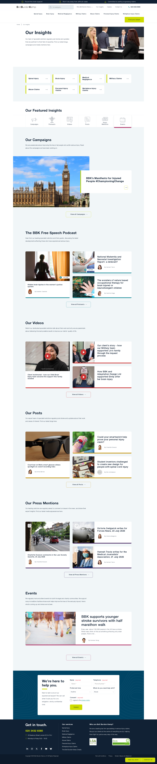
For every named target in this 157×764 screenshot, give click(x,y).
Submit (76, 707)
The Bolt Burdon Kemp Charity (71, 749)
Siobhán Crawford (42, 291)
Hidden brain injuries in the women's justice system (45, 285)
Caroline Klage (110, 293)
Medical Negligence (65, 14)
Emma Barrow (41, 471)
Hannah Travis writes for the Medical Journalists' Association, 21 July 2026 (112, 554)
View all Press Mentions (78, 574)
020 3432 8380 (135, 7)
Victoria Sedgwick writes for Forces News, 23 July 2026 (112, 530)
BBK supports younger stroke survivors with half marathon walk (101, 620)
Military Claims (81, 14)
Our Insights (26, 24)
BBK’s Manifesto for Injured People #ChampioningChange (105, 180)
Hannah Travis (110, 267)
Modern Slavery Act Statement (123, 756)
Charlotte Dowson (111, 447)
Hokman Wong (94, 640)
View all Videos (77, 394)
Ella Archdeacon (111, 472)
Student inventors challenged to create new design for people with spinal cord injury (112, 464)
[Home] (26, 7)
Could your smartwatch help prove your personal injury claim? (112, 439)
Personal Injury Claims (111, 14)
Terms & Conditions (100, 756)
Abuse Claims (95, 14)
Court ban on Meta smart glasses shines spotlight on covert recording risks (44, 466)
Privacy (110, 756)
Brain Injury (50, 14)
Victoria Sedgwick (111, 536)
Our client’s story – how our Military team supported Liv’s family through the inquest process (109, 351)
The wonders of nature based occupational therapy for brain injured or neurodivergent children (112, 284)
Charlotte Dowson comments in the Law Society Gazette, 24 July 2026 (47, 556)
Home (18, 24)
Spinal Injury (38, 14)
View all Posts (78, 484)
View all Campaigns (78, 214)
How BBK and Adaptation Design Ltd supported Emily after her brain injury (109, 375)
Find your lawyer (134, 19)
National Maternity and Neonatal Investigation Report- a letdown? (109, 259)
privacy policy (85, 700)
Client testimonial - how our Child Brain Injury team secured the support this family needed (45, 376)
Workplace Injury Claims (131, 14)
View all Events (77, 657)
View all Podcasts (77, 304)
